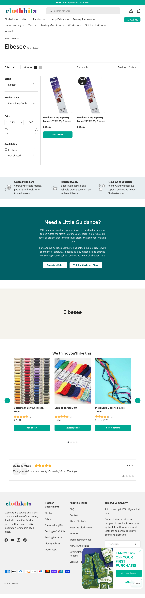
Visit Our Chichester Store (85, 265)
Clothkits (50, 513)
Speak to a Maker (55, 265)
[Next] (137, 400)
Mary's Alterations (79, 546)
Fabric (48, 519)
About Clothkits (78, 521)
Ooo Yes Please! (128, 573)
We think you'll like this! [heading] (72, 353)
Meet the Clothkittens (81, 527)
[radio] (35, 67)
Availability (11, 144)
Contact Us (76, 515)
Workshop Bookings (80, 539)
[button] (139, 11)
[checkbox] (21, 85)
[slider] (6, 129)
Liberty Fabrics (52, 543)
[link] (72, 470)
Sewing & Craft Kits (55, 531)
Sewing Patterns (53, 537)
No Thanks (129, 582)
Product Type (12, 97)
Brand (8, 79)
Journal (9, 31)
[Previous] (7, 400)
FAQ (72, 509)
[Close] (140, 551)
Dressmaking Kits (54, 525)
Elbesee (15, 39)
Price (7, 116)
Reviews (74, 533)
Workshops (75, 25)
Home (7, 39)
